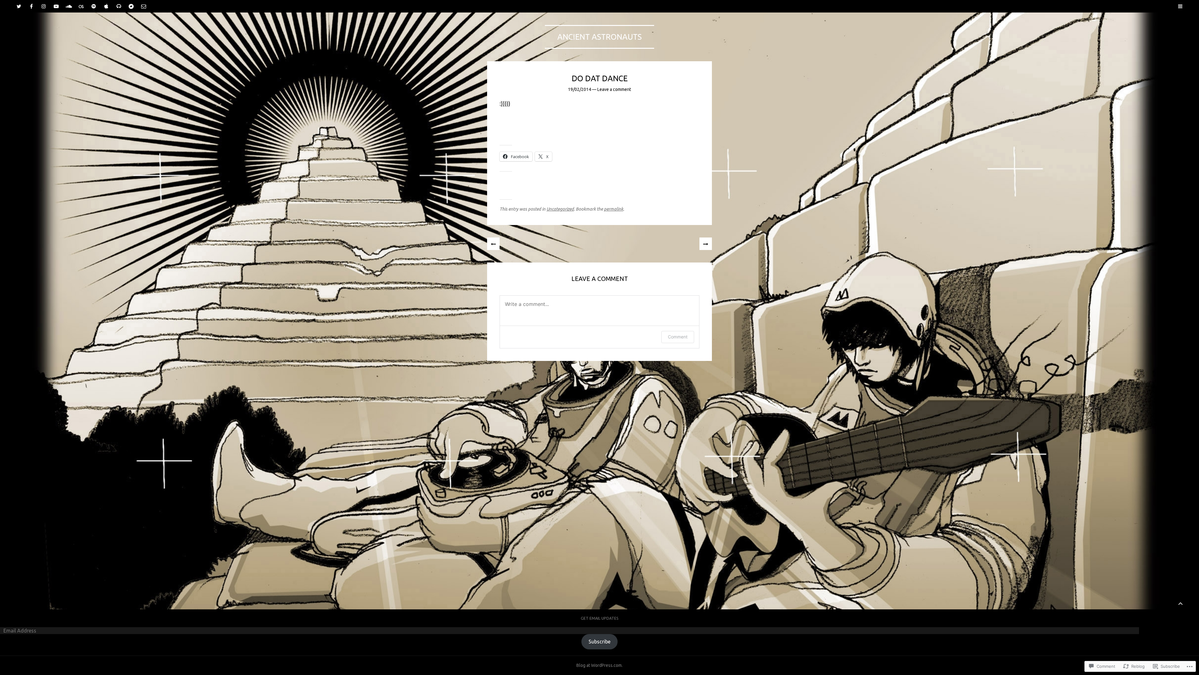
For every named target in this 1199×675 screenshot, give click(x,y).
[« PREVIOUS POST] (493, 244)
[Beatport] (118, 6)
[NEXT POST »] (705, 244)
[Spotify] (93, 6)
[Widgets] (1180, 603)
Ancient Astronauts (599, 36)
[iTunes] (106, 6)
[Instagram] (43, 6)
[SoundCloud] (68, 6)
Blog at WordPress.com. (599, 665)
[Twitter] (18, 6)
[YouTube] (56, 6)
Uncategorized (560, 209)
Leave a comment (614, 89)
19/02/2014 (579, 89)
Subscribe (599, 641)
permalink (613, 209)
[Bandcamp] (131, 6)
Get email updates (600, 618)
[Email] (143, 6)
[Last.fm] (81, 6)
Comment (678, 336)
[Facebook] (31, 6)
